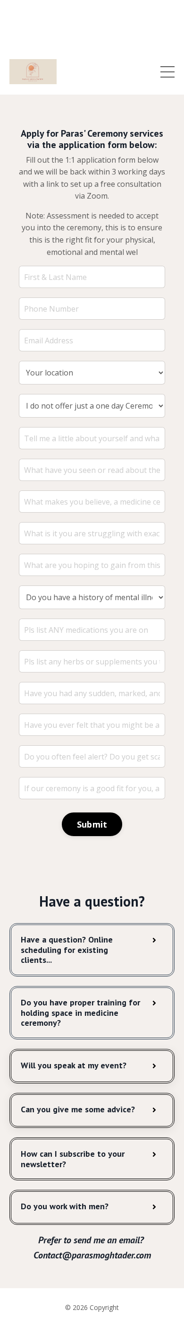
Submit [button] (92, 824)
